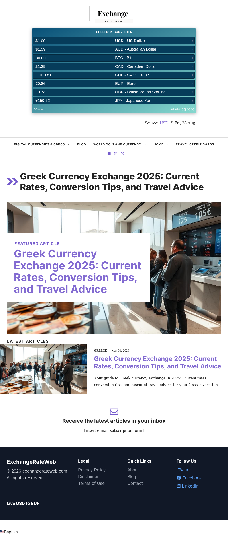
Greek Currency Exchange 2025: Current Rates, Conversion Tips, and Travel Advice (78, 271)
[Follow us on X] (109, 154)
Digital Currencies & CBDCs (39, 144)
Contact (135, 483)
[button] (114, 531)
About (133, 469)
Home (158, 144)
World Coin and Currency (117, 144)
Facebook (191, 477)
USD (164, 122)
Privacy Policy (92, 469)
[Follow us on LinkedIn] (122, 154)
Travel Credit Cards (195, 144)
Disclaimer (88, 476)
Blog (81, 144)
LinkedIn (190, 486)
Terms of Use (91, 483)
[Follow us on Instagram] (116, 154)
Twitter (184, 469)
